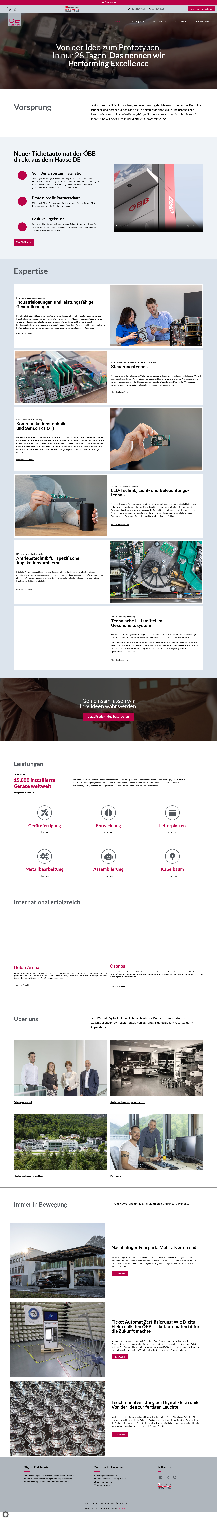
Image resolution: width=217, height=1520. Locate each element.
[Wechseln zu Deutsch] (9, 8)
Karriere (179, 21)
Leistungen (135, 21)
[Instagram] (175, 1477)
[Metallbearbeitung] (44, 856)
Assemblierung (108, 869)
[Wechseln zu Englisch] (15, 8)
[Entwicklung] (108, 812)
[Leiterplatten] (172, 812)
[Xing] (168, 1477)
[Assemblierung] (108, 856)
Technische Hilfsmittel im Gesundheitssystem (136, 623)
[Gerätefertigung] (44, 812)
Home (118, 21)
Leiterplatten (172, 825)
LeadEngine (121, 1508)
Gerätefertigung (44, 825)
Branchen (158, 21)
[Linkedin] (161, 1477)
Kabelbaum (172, 869)
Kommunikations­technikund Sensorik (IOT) (40, 426)
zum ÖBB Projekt (109, 2)
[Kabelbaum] (172, 856)
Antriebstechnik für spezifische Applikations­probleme (47, 561)
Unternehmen (202, 21)
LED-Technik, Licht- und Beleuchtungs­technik (150, 493)
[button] (5, 1514)
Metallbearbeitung (45, 869)
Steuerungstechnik (130, 366)
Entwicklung (108, 825)
